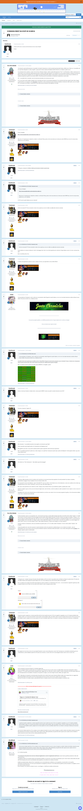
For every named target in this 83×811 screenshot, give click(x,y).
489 (12, 678)
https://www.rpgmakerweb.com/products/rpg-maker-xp (29, 134)
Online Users (19, 20)
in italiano (75, 528)
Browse (4, 17)
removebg (35, 81)
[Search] (80, 17)
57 (12, 307)
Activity (9, 17)
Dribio (11, 294)
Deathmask (17, 34)
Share (68, 35)
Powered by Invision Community (41, 809)
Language (36, 806)
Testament (12, 129)
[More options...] (79, 44)
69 (8, 56)
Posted (19, 44)
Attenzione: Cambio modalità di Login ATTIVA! (41, 27)
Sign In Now (60, 791)
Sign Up (78, 14)
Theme (41, 806)
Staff (14, 20)
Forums (3, 20)
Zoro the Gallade (11, 65)
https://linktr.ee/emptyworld (23, 711)
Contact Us (47, 806)
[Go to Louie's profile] (11, 671)
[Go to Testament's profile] (11, 135)
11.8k (11, 142)
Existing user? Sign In (69, 14)
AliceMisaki (12, 740)
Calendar (9, 20)
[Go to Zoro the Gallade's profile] (11, 71)
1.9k (11, 78)
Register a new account (23, 791)
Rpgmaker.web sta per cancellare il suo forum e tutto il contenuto (40, 1)
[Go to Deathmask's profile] (8, 35)
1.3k (11, 752)
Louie (11, 665)
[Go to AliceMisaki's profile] (11, 745)
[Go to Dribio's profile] (11, 300)
